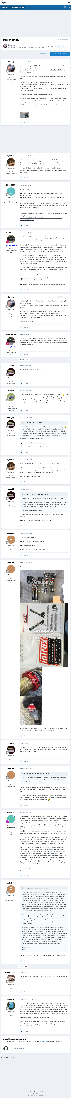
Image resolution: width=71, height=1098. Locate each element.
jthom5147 (10, 185)
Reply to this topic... (19, 1048)
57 (12, 549)
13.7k (11, 249)
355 (11, 172)
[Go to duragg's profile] (5, 46)
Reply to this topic (60, 54)
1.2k (11, 78)
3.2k (11, 406)
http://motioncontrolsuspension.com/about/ (33, 443)
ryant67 (10, 156)
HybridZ (5, 2)
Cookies (40, 1091)
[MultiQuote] (21, 123)
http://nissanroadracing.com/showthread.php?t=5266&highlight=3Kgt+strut (42, 284)
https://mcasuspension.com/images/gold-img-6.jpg (35, 520)
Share (51, 46)
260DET (10, 391)
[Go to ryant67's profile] (11, 162)
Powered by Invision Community (35, 1095)
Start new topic (42, 54)
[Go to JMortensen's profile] (11, 239)
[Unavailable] (24, 115)
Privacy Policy (32, 1091)
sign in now (43, 1041)
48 (12, 1015)
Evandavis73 (10, 972)
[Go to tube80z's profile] (11, 819)
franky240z (10, 533)
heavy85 (10, 365)
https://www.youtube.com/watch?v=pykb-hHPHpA (35, 1017)
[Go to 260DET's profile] (11, 397)
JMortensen (11, 233)
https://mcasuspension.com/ (31, 476)
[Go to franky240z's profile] (11, 540)
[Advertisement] (23, 24)
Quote (26, 122)
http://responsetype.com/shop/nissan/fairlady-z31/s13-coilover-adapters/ (42, 197)
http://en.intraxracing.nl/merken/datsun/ (32, 541)
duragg (12, 45)
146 (11, 201)
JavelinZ (10, 999)
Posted (26, 62)
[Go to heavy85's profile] (11, 372)
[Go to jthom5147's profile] (11, 191)
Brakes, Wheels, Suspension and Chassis (31, 47)
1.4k (11, 831)
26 (12, 988)
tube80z (10, 813)
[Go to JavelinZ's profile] (11, 1006)
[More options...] (66, 62)
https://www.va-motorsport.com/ (29, 545)
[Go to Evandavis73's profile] (11, 979)
